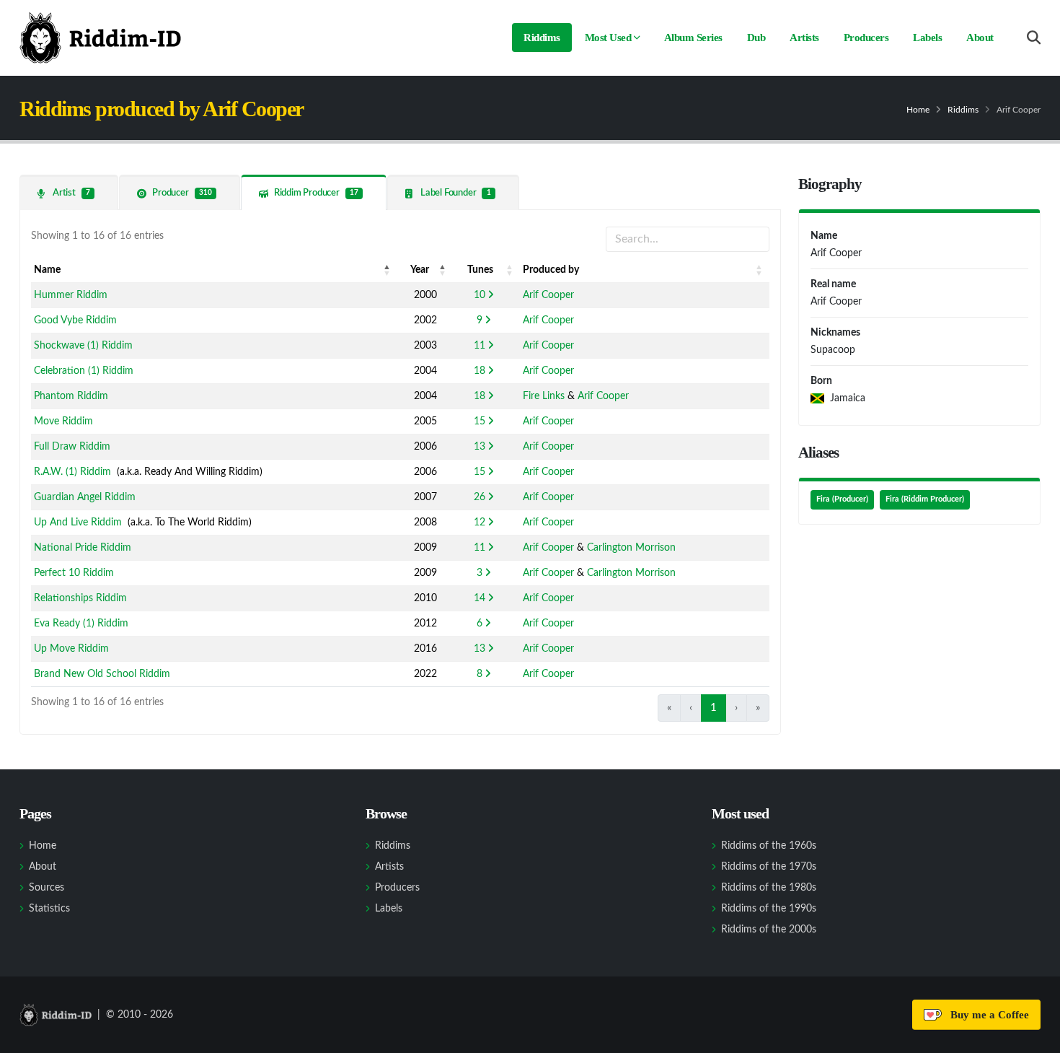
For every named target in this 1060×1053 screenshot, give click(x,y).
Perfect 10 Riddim (74, 573)
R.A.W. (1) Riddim (72, 472)
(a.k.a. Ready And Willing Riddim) (148, 472)
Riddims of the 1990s (768, 909)
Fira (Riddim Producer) (924, 499)
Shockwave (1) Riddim (83, 346)
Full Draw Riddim (72, 447)
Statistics (49, 909)
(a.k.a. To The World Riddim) (143, 522)
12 (479, 522)
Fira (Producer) (842, 499)
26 (479, 497)
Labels (927, 37)
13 (479, 447)
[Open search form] (1034, 38)
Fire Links (544, 396)
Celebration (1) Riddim (83, 371)
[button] (387, 270)
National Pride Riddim (82, 548)
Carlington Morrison (631, 548)
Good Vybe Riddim (75, 320)
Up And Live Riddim (78, 522)
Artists (804, 37)
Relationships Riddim (80, 598)
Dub (756, 37)
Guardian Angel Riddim (85, 497)
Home (917, 109)
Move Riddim (63, 421)
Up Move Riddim (71, 649)
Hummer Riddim (70, 295)
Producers (866, 37)
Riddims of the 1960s (768, 846)
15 (479, 421)
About (980, 37)
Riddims (542, 37)
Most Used (608, 37)
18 (479, 371)
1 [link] (713, 707)
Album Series (693, 37)
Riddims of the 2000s (768, 930)
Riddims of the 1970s (768, 867)
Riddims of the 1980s (768, 888)
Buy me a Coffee (987, 1015)
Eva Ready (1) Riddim (81, 624)
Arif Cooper (548, 295)
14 (479, 598)
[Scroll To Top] (1035, 1037)
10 (479, 295)
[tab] (68, 192)
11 (479, 346)
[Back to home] (100, 38)
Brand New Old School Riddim (102, 674)
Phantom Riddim (71, 396)
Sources (46, 888)
